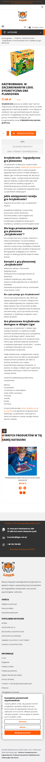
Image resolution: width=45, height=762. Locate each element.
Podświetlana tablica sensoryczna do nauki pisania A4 (22, 479)
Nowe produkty (7, 608)
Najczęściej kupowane (10, 613)
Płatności (5, 688)
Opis (22, 141)
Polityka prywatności (9, 671)
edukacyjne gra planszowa (31, 167)
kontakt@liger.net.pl (17, 537)
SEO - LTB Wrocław (35, 750)
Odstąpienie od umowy (10, 692)
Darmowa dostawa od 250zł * (24, 3)
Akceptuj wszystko (22, 733)
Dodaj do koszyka (25, 133)
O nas (4, 658)
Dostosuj (22, 722)
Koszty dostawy (8, 679)
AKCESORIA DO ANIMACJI (11, 636)
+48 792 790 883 (14, 544)
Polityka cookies (8, 667)
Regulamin (5, 662)
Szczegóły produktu (22, 146)
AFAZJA (4, 623)
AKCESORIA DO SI (8, 627)
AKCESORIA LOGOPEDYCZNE (13, 632)
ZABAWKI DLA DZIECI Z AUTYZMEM (15, 640)
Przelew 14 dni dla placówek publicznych (17, 684)
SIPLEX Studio (23, 750)
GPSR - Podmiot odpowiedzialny (22, 151)
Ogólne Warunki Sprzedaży (12, 675)
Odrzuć (22, 727)
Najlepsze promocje (9, 604)
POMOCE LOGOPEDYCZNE (12, 644)
